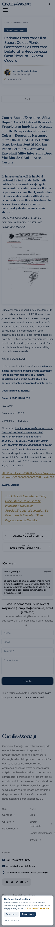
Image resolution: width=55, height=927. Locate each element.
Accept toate (28, 914)
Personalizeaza (12, 920)
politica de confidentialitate (37, 908)
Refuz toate (11, 914)
